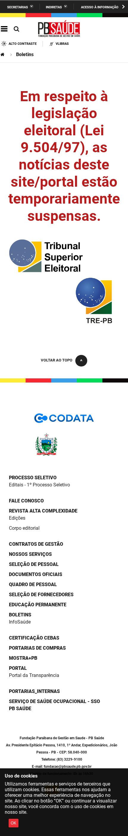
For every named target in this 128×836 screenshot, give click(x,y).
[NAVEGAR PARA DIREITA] (123, 7)
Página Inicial (3, 54)
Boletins (20, 615)
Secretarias (17, 7)
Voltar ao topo (56, 360)
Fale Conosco (26, 501)
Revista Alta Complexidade (43, 511)
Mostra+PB (23, 658)
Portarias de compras (37, 648)
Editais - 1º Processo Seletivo (39, 485)
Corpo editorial (24, 528)
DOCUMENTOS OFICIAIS (35, 574)
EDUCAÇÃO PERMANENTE (37, 604)
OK (13, 823)
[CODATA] (64, 420)
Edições (17, 518)
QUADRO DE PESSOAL (33, 584)
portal (18, 668)
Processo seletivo (33, 477)
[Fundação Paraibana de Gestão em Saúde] (59, 29)
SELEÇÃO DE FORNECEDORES (41, 594)
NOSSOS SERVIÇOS (30, 554)
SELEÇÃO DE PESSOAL (34, 564)
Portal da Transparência (34, 675)
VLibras (62, 44)
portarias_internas (34, 691)
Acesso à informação (99, 7)
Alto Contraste (23, 44)
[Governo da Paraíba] (64, 455)
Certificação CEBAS (34, 638)
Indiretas (54, 7)
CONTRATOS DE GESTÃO (36, 544)
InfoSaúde (20, 622)
